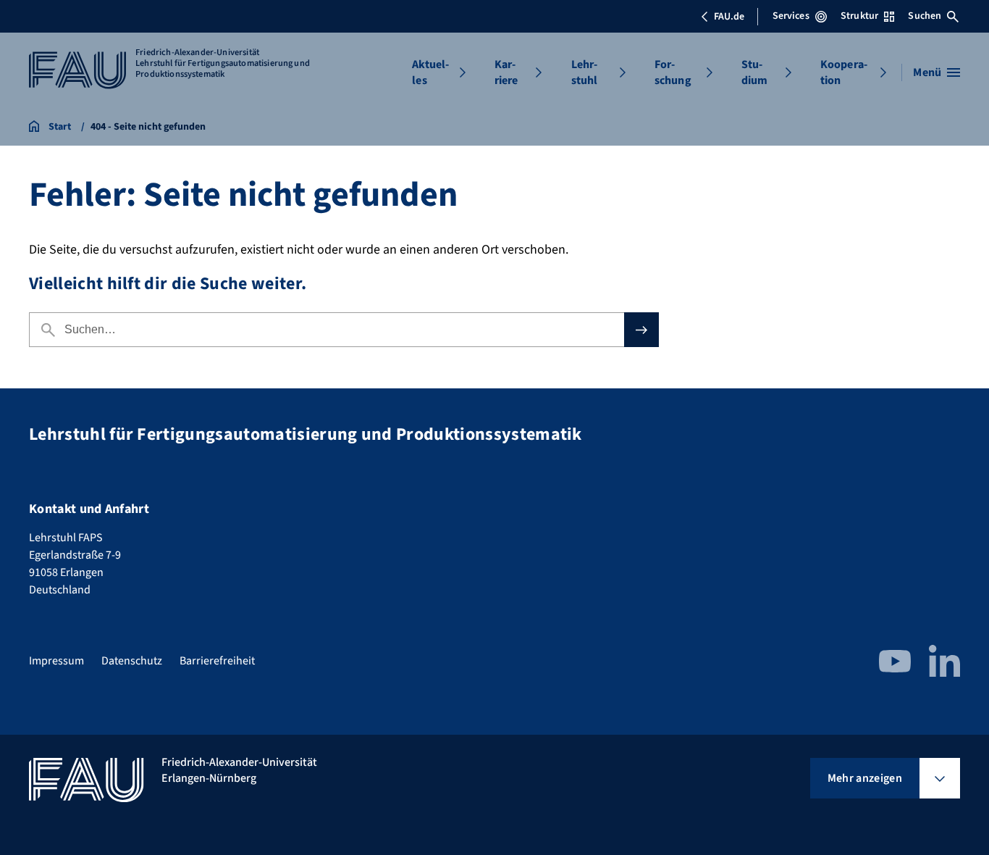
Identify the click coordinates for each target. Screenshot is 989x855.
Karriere (506, 72)
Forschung (673, 72)
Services (791, 16)
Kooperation (843, 72)
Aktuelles (430, 72)
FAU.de (729, 16)
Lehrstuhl (584, 72)
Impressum (56, 661)
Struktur (859, 16)
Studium (754, 72)
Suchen (924, 16)
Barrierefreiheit (217, 661)
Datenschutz (131, 661)
